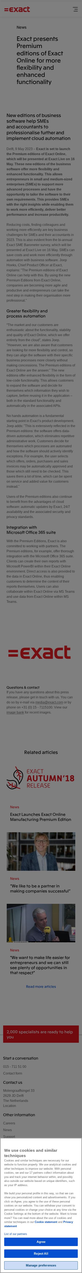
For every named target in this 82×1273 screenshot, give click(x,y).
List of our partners (15, 1234)
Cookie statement (46, 1222)
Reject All (41, 1253)
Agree (41, 1242)
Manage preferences (41, 1265)
